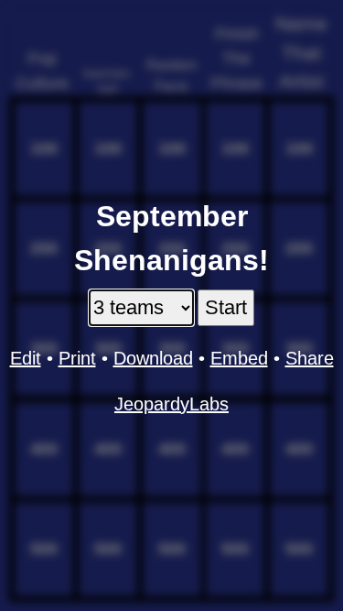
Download (153, 358)
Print (77, 358)
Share (309, 358)
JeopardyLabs (171, 404)
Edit (25, 358)
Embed (239, 358)
